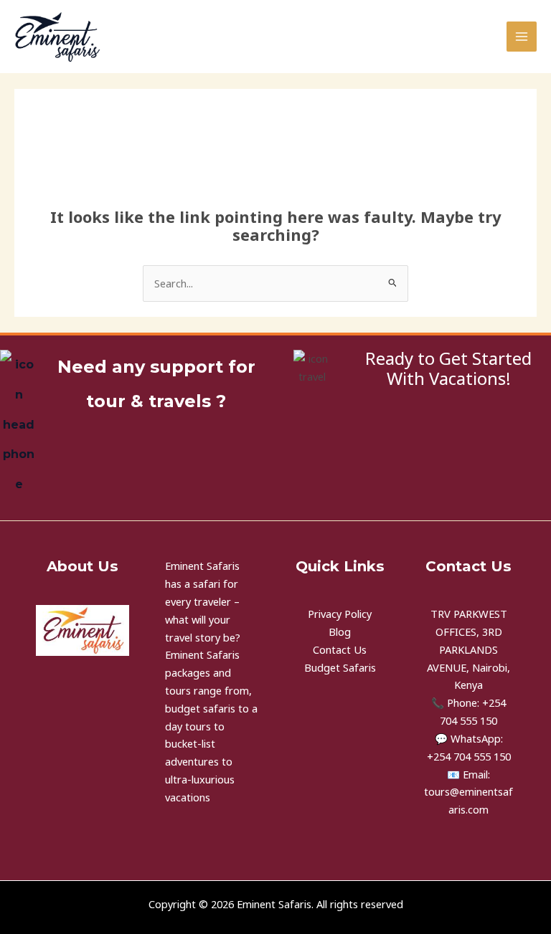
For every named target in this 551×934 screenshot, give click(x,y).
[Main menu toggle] (522, 37)
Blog (340, 631)
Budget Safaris (340, 667)
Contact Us (340, 649)
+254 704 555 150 (469, 756)
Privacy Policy (340, 613)
